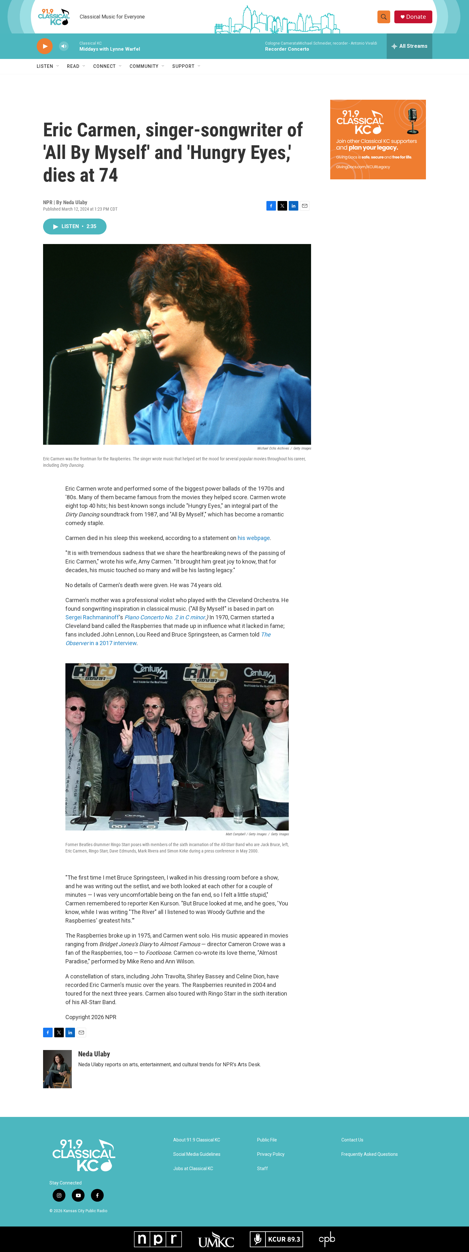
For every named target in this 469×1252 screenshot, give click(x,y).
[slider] (74, 46)
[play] (45, 46)
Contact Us (352, 1140)
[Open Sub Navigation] (58, 66)
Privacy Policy (271, 1154)
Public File (267, 1140)
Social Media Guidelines (196, 1154)
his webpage (254, 538)
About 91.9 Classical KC (196, 1140)
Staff (262, 1168)
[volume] (63, 46)
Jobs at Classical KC (193, 1168)
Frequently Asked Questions (369, 1154)
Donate (416, 16)
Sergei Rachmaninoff (92, 617)
